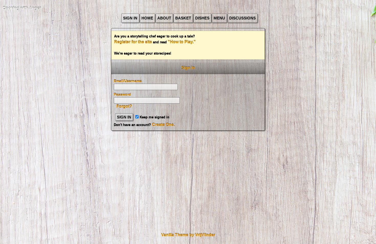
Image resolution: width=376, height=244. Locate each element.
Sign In (130, 18)
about (164, 18)
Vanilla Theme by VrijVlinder (188, 235)
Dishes (202, 18)
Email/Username (128, 81)
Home (147, 18)
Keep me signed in (154, 117)
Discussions (242, 18)
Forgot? (124, 106)
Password (122, 94)
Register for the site (133, 42)
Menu (219, 18)
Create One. (163, 125)
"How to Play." (182, 42)
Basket (183, 18)
